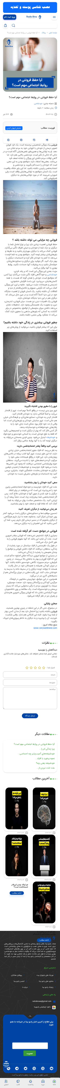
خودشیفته (50, 437)
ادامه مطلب (16, 893)
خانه (54, 1084)
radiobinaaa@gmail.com (41, 1001)
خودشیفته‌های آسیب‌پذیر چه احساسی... (36, 753)
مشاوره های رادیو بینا (46, 981)
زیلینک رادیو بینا (47, 987)
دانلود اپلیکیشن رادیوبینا (42, 1007)
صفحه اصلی (53, 32)
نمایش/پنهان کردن (14, 128)
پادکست (30, 1084)
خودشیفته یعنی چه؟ (45, 763)
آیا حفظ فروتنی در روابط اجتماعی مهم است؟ (34, 744)
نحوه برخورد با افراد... (45, 758)
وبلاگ (44, 32)
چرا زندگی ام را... (47, 749)
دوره (43, 1084)
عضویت (30, 1053)
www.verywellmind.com (45, 628)
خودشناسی (38, 103)
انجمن (6, 1084)
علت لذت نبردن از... (46, 768)
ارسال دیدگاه (30, 715)
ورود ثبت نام (9, 17)
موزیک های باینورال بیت (45, 975)
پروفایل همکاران (16, 975)
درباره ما (25, 987)
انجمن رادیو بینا (19, 981)
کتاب (18, 1084)
